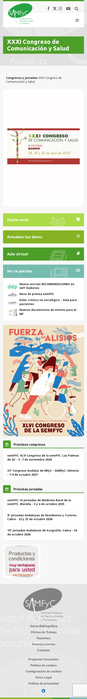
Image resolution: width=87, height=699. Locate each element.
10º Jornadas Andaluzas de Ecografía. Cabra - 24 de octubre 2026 (42, 532)
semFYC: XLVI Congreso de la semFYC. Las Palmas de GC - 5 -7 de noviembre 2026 (43, 457)
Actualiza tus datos (24, 236)
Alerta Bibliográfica (43, 626)
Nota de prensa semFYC (36, 294)
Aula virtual (17, 254)
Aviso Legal (43, 677)
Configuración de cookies (43, 671)
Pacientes (43, 638)
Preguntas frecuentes (43, 659)
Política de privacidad (43, 683)
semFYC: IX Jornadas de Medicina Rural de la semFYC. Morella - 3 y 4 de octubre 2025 (39, 502)
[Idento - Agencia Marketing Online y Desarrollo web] (43, 691)
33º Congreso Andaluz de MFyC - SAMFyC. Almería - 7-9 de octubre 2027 (43, 472)
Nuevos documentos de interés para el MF (47, 312)
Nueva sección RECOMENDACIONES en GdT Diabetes (46, 286)
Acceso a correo (43, 644)
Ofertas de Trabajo (44, 632)
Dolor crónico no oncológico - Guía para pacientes (48, 302)
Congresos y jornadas (22, 78)
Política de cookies (43, 665)
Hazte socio (18, 219)
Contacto (43, 650)
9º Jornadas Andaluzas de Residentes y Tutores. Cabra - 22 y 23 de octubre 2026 (42, 517)
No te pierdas (19, 271)
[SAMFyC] (20, 13)
